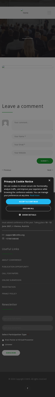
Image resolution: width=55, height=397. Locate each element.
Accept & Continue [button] (28, 201)
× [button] (49, 180)
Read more (35, 195)
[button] (27, 214)
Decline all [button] (28, 208)
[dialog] (27, 198)
